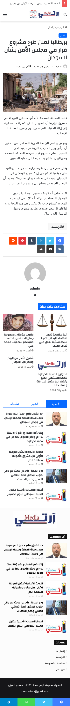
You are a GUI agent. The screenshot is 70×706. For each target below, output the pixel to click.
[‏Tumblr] (32, 241)
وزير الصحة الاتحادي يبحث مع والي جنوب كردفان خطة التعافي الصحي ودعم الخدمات (23, 475)
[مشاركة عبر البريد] (50, 249)
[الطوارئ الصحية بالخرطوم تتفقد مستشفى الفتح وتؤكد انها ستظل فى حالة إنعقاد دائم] (52, 364)
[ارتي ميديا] (44, 14)
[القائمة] (5, 15)
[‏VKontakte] (60, 249)
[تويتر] (50, 241)
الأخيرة (56, 404)
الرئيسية (60, 27)
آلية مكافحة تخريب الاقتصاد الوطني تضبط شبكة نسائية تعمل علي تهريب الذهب (53, 340)
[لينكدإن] (41, 241)
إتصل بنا (60, 650)
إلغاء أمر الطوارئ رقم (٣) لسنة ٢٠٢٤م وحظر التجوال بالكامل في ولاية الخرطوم (24, 437)
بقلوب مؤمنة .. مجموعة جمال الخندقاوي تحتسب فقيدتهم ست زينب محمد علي (18, 340)
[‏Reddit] (13, 241)
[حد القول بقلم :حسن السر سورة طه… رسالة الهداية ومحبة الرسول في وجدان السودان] (56, 419)
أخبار (50, 27)
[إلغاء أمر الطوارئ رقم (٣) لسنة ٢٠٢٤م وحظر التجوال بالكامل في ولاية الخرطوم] (56, 438)
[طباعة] (41, 249)
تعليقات (14, 404)
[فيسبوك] (60, 241)
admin (58, 66)
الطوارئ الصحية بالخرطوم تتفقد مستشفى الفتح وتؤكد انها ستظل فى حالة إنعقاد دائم (52, 380)
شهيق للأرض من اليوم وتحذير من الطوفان (20, 360)
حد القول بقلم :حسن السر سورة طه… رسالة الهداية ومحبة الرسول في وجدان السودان (23, 418)
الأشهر (35, 404)
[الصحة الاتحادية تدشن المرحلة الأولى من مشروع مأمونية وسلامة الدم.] (56, 457)
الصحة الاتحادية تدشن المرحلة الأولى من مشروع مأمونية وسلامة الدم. (26, 456)
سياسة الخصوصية (55, 663)
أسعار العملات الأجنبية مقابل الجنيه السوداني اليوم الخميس (25, 492)
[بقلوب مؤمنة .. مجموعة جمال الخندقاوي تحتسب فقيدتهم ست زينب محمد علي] (18, 322)
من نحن (60, 669)
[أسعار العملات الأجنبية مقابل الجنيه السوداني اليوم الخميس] (56, 495)
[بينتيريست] (22, 241)
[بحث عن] (65, 15)
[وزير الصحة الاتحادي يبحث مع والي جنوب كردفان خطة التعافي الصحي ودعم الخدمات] (56, 476)
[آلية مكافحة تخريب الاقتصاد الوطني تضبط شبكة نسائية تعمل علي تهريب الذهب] (52, 322)
